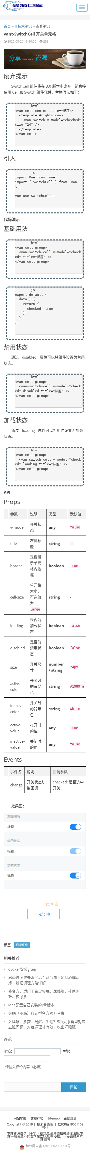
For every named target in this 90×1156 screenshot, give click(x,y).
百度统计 (70, 1118)
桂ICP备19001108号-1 (62, 1125)
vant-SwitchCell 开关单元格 (30, 34)
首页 (7, 26)
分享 (46, 914)
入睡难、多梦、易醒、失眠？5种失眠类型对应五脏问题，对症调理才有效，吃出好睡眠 (47, 1024)
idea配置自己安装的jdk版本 (31, 1004)
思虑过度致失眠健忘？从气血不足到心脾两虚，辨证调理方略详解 (44, 980)
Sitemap (54, 1118)
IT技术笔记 (23, 26)
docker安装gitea (22, 969)
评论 (74, 1087)
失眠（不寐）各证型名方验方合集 (36, 1013)
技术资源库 (45, 1124)
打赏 (54, 904)
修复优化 (22, 945)
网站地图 (20, 1118)
